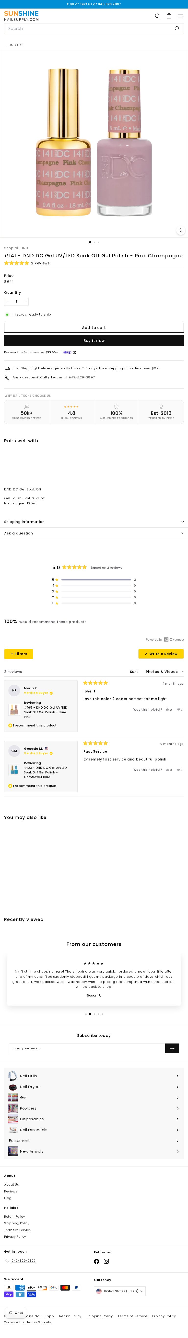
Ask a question (18, 533)
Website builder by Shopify (27, 1322)
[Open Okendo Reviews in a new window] (165, 639)
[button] (27, 263)
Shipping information (24, 521)
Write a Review (166, 655)
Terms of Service (17, 1230)
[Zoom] (180, 230)
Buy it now (94, 340)
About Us (11, 1184)
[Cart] (169, 16)
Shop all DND (16, 248)
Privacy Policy (15, 1237)
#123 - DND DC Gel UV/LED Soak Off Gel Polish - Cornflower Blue (45, 772)
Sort (134, 671)
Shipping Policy (17, 1223)
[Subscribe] (172, 1048)
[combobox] (94, 28)
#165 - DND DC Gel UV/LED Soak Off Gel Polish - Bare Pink (46, 712)
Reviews (10, 1191)
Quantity (12, 292)
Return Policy (14, 1216)
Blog (8, 1198)
